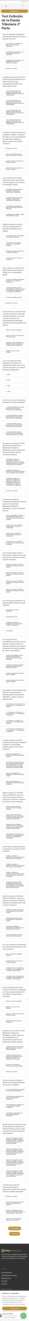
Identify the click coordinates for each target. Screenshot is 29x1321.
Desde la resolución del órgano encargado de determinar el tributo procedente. (15, 666)
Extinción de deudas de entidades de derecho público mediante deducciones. (14, 624)
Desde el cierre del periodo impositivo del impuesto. (13, 1219)
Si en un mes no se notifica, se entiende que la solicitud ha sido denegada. (15, 543)
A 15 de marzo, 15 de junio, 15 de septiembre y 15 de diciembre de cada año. (15, 714)
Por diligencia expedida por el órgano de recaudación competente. (14, 1114)
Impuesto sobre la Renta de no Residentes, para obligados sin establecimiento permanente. (15, 344)
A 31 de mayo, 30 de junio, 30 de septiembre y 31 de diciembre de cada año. (15, 705)
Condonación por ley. (11, 616)
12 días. (8, 374)
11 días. (8, 391)
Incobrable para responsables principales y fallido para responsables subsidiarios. (14, 191)
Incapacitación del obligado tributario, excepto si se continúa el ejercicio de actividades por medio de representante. (15, 816)
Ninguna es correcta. (11, 68)
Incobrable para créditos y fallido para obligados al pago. (15, 215)
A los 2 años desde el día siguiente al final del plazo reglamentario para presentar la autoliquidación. (15, 112)
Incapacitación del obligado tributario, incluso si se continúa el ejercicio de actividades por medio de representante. (15, 826)
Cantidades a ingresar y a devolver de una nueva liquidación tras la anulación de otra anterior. (15, 472)
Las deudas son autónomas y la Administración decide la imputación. (15, 53)
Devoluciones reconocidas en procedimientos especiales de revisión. (14, 919)
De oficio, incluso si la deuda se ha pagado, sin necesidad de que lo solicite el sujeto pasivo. (15, 977)
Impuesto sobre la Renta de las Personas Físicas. (15, 336)
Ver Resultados (14, 1228)
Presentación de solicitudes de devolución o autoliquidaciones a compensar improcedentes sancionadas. (15, 836)
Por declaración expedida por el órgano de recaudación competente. (15, 1098)
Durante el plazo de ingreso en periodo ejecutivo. (14, 161)
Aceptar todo (14, 1308)
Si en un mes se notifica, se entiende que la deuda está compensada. (14, 535)
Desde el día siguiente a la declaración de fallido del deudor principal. (15, 755)
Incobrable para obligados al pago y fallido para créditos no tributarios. (14, 207)
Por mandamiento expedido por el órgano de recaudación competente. (15, 1106)
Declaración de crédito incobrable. (12, 610)
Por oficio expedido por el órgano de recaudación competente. (15, 1090)
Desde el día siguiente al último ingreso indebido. (15, 681)
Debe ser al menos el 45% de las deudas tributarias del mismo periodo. (15, 591)
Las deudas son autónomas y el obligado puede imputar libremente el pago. (15, 62)
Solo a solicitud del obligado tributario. (14, 954)
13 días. (8, 385)
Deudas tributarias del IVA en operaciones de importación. (14, 935)
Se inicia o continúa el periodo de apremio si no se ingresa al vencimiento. (15, 281)
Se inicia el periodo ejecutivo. (14, 297)
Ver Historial (14, 1234)
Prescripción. (9, 630)
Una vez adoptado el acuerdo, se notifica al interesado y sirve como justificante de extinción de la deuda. (15, 517)
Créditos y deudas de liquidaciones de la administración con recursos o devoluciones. (15, 865)
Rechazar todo (14, 1317)
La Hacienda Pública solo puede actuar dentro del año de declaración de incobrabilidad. (15, 408)
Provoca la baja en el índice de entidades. (14, 258)
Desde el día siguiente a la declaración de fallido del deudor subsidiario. (15, 783)
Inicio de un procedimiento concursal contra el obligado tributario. (14, 808)
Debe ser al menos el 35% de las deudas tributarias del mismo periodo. (15, 582)
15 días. (8, 380)
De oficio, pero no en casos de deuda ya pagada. (14, 961)
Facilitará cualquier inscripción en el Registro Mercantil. (15, 251)
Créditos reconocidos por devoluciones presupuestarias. (14, 1065)
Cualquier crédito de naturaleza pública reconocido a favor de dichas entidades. (15, 1048)
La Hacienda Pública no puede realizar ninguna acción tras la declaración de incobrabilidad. (14, 417)
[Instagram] (2, 1263)
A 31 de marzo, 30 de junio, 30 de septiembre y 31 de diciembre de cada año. (15, 730)
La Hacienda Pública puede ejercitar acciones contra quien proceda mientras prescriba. (14, 425)
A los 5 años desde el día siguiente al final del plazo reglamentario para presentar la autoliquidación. (15, 121)
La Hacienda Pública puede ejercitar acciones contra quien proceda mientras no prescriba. (14, 433)
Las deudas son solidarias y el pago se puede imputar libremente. (14, 45)
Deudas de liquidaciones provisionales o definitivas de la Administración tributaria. (15, 928)
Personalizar (14, 1313)
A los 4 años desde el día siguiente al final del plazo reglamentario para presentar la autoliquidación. (15, 93)
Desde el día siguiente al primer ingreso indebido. (15, 674)
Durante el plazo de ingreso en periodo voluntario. (14, 168)
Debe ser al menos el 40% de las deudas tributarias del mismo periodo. (15, 566)
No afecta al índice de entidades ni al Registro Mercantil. (15, 236)
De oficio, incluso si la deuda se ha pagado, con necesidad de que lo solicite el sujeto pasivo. (15, 969)
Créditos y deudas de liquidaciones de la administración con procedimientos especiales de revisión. (15, 874)
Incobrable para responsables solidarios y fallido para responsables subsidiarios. (14, 199)
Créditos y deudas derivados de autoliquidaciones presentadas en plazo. (15, 911)
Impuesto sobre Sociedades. (14, 330)
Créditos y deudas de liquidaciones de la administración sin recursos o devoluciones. (15, 857)
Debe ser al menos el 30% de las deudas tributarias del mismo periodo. (15, 574)
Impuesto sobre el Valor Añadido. (13, 351)
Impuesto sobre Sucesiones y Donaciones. (14, 1021)
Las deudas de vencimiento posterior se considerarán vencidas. (13, 244)
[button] (23, 5)
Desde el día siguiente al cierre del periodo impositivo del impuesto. (14, 1203)
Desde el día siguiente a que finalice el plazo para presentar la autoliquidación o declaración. (15, 1212)
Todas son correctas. (12, 490)
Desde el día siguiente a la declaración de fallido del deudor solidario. (15, 774)
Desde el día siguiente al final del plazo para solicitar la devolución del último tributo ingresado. (14, 657)
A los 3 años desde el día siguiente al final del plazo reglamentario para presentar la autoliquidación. (15, 102)
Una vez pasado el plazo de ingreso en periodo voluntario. (14, 154)
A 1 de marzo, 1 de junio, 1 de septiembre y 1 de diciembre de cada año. (15, 722)
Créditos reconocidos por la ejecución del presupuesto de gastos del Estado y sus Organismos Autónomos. (14, 1057)
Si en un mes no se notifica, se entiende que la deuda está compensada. (14, 526)
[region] (14, 1306)
